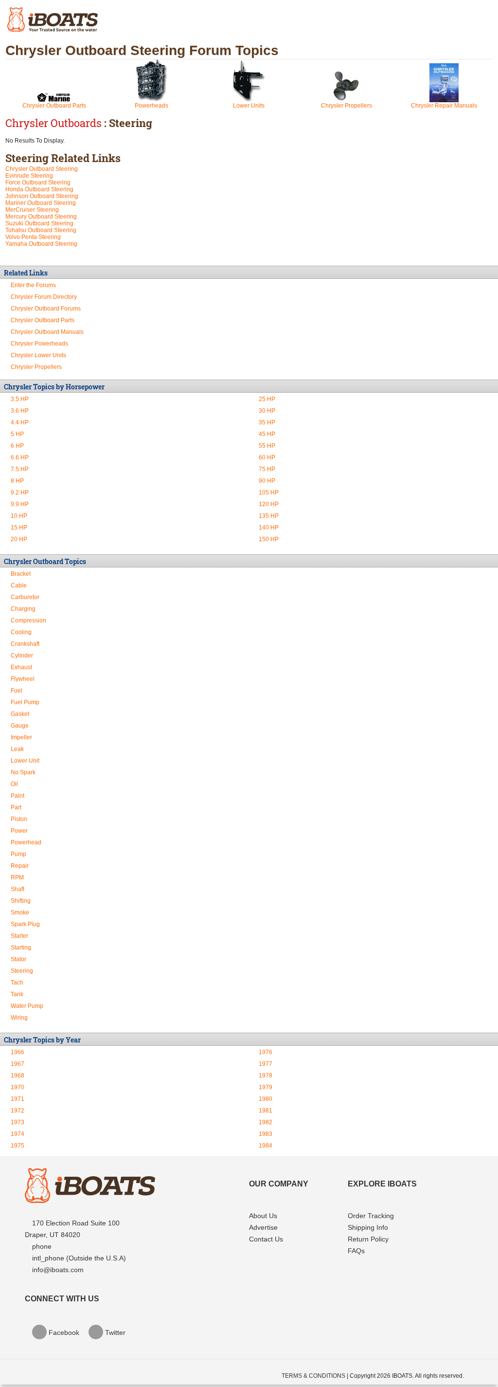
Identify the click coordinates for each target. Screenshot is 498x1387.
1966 (17, 1052)
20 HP (19, 539)
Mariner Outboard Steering (40, 203)
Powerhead (26, 842)
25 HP (267, 399)
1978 (265, 1075)
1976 (265, 1052)
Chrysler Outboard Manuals (47, 331)
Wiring (19, 1017)
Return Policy (368, 1239)
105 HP (269, 492)
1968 (17, 1075)
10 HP (19, 515)
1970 (17, 1087)
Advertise (263, 1227)
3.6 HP (20, 410)
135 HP (269, 515)
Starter (19, 935)
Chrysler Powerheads (39, 343)
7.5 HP (20, 469)
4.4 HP (20, 422)
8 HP (17, 480)
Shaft (17, 889)
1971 (17, 1098)
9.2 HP (20, 492)
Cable (19, 585)
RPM (17, 877)
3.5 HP (20, 399)
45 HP (267, 434)
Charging (23, 608)
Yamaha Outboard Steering (41, 243)
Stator (18, 959)
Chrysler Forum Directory (44, 296)
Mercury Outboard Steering (41, 216)
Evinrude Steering (29, 175)
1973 (17, 1122)
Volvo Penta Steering (33, 237)
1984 (265, 1145)
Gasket (20, 714)
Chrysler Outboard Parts (54, 105)
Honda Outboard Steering (39, 189)
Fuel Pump (25, 702)
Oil (14, 784)
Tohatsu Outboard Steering (40, 230)
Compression (28, 620)
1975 (17, 1145)
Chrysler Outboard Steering (41, 168)
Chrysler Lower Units (38, 355)
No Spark (23, 772)
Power (19, 830)
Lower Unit (25, 760)
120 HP (269, 504)
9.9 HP (20, 504)
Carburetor (25, 597)
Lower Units (249, 105)
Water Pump (27, 1006)
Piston (19, 819)
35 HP (267, 422)
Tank (17, 994)
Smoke (20, 912)
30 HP (267, 410)
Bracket (21, 573)
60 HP (267, 457)
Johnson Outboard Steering (41, 196)
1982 (265, 1122)
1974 (17, 1134)
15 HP (19, 527)
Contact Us (266, 1239)
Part (16, 807)
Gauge (20, 725)
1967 (17, 1063)
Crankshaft (25, 643)
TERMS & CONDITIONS (313, 1375)
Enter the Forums (33, 285)
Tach (17, 982)
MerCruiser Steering (32, 209)
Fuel (16, 690)
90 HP (267, 480)
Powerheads (151, 105)
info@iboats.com (58, 1270)
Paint (17, 795)
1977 (265, 1063)
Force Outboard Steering (38, 182)
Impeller (21, 737)
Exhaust (21, 667)
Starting (21, 947)
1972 (17, 1110)
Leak (17, 749)
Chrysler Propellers (346, 105)
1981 (265, 1110)
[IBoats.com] (90, 1200)
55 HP (267, 445)
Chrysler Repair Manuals (444, 105)
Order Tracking (371, 1216)
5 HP (17, 434)
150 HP (269, 539)
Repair (20, 865)
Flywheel (23, 678)
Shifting (21, 900)
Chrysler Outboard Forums (46, 308)
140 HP (269, 527)
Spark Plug (25, 924)
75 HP (267, 469)
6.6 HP (20, 457)
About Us (263, 1216)
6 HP (17, 445)
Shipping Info (368, 1227)
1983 (265, 1134)
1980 (265, 1098)
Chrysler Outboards (53, 123)
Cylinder (22, 655)
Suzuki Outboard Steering (39, 223)
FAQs (356, 1251)
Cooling (21, 632)
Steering (22, 970)
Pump (18, 854)
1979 (265, 1087)
